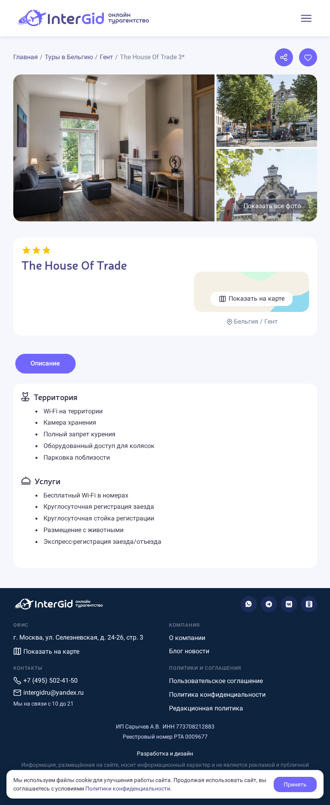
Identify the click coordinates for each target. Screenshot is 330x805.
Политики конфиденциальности (127, 788)
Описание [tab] (45, 363)
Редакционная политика (206, 708)
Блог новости (189, 651)
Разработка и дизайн (165, 753)
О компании (187, 638)
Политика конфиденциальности (217, 694)
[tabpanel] (165, 476)
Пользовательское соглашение (216, 681)
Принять (295, 784)
